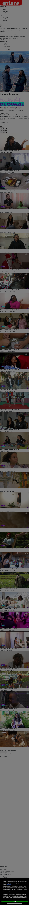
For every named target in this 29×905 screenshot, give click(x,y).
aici (18, 888)
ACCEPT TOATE (14, 901)
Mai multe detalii (9, 884)
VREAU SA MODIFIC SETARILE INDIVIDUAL (14, 903)
